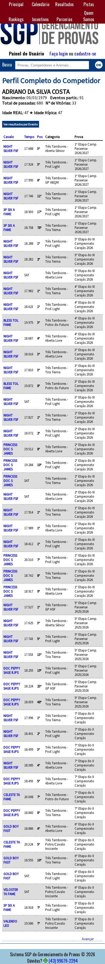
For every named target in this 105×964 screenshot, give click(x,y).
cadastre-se (85, 53)
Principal (16, 4)
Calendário (40, 4)
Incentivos (40, 19)
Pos (40, 137)
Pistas (88, 4)
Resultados (64, 4)
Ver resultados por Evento (21, 124)
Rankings (16, 19)
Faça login (59, 53)
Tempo (29, 137)
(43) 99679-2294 (63, 961)
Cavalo (9, 137)
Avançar (88, 939)
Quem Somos (88, 16)
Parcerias (64, 19)
